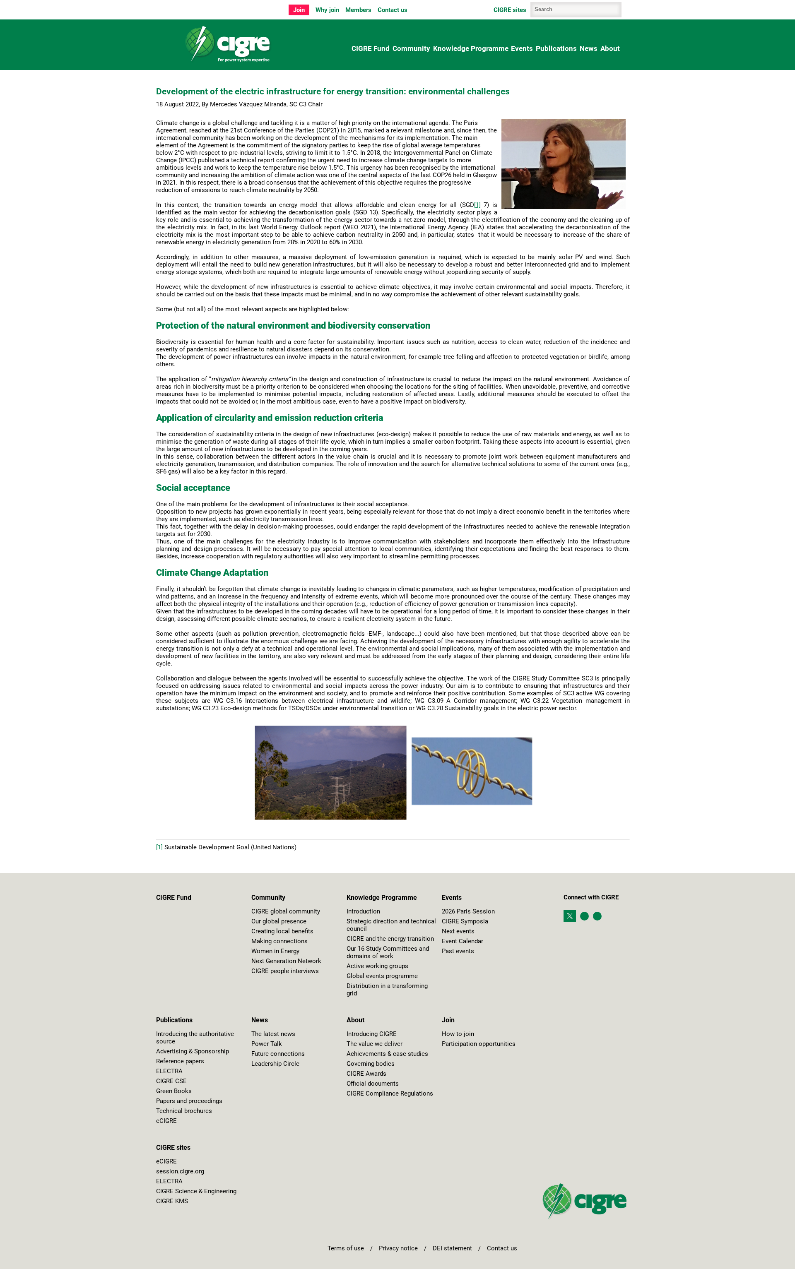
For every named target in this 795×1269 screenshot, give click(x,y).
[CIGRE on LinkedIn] (586, 916)
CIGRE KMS (172, 1201)
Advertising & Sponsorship (192, 1051)
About (610, 49)
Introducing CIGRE (372, 1034)
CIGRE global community (285, 911)
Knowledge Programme (470, 49)
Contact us (392, 10)
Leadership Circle (275, 1063)
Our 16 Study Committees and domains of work (388, 952)
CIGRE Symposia (465, 921)
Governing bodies (371, 1063)
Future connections (278, 1054)
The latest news (273, 1034)
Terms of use (346, 1248)
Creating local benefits (282, 931)
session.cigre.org (180, 1171)
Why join (327, 10)
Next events (458, 931)
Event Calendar (462, 941)
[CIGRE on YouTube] (597, 916)
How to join (458, 1034)
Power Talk (266, 1044)
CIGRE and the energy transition (390, 938)
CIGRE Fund (371, 49)
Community (411, 49)
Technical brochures (184, 1111)
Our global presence (278, 921)
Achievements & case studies (387, 1054)
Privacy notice (398, 1248)
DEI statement (452, 1248)
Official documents (373, 1083)
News (588, 49)
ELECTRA (169, 1071)
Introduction (363, 911)
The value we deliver (374, 1044)
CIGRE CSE (171, 1081)
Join (299, 10)
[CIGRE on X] (572, 912)
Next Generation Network (286, 961)
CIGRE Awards (366, 1073)
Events (522, 49)
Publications (556, 49)
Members (358, 10)
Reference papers (180, 1061)
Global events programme (382, 976)
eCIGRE (166, 1121)
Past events (458, 951)
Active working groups (377, 966)
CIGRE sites (173, 1147)
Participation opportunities (479, 1044)
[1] (477, 205)
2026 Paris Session (468, 911)
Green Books (174, 1091)
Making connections (279, 941)
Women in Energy (275, 951)
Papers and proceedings (189, 1101)
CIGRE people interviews (285, 971)
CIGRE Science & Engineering (196, 1191)
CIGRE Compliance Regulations (390, 1093)
